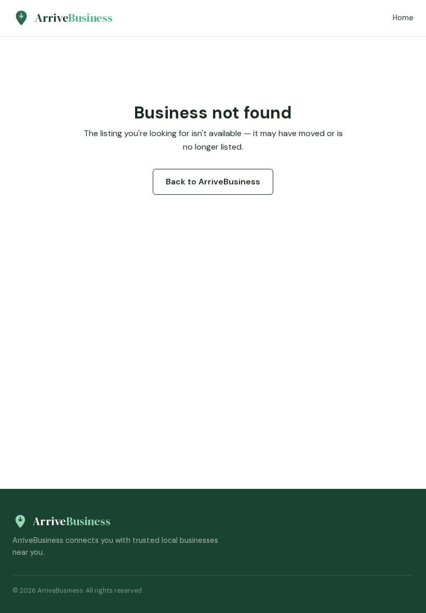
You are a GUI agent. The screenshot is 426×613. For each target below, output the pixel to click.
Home (403, 17)
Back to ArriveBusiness (213, 181)
